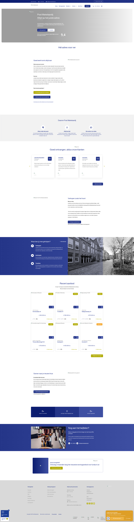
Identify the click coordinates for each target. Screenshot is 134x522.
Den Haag (29, 498)
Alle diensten (63, 241)
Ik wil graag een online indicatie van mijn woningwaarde (43, 101)
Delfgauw (29, 496)
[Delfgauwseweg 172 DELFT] (91, 300)
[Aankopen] (32, 255)
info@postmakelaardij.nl (84, 443)
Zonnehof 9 (84, 342)
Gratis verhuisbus (50, 494)
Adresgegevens (90, 486)
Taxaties (38, 263)
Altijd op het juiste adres (72, 486)
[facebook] (87, 503)
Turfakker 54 (60, 311)
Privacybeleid (54, 514)
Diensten (68, 6)
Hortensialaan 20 (37, 311)
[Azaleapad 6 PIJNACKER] (67, 331)
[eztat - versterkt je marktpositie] (103, 518)
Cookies (59, 514)
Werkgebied (30, 486)
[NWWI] (93, 517)
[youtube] (94, 503)
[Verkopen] (32, 245)
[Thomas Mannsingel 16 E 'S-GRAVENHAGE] (42, 331)
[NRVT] (98, 518)
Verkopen (38, 245)
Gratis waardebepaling (51, 492)
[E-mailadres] (77, 443)
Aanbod (51, 30)
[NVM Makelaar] (88, 518)
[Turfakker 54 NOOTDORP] (67, 300)
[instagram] (89, 503)
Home (56, 6)
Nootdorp (29, 492)
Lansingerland (30, 502)
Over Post (80, 6)
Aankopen (38, 255)
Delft (28, 494)
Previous (29, 166)
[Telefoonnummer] (69, 443)
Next (104, 166)
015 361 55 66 (34, 1)
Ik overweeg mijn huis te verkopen (42, 92)
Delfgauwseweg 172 (86, 311)
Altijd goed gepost (51, 486)
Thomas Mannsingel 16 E (39, 342)
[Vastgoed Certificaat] (76, 518)
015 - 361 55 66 (41, 1)
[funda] (83, 517)
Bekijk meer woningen (97, 355)
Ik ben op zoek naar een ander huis (42, 97)
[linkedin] (92, 503)
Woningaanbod (62, 6)
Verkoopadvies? (42, 30)
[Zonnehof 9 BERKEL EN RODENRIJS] (91, 331)
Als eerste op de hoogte (56, 468)
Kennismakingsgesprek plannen (42, 391)
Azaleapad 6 (60, 342)
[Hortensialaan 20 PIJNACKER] (42, 300)
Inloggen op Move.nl (98, 1)
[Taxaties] (32, 263)
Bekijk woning (49, 349)
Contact (87, 6)
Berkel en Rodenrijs (31, 500)
